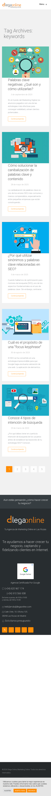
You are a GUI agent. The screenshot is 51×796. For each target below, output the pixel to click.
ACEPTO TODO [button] (20, 791)
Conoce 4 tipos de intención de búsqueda (25, 420)
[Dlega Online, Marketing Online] (11, 5)
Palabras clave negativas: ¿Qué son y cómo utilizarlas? (24, 84)
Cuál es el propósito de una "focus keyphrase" (25, 344)
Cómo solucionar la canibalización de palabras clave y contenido (22, 172)
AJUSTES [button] (7, 791)
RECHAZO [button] (31, 791)
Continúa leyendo (17, 119)
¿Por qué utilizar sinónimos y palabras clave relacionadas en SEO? (24, 262)
